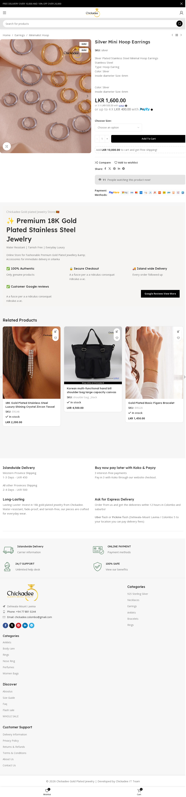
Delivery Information (15, 734)
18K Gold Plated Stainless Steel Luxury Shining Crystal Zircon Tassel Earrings (30, 406)
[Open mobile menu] (4, 12)
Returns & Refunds (14, 746)
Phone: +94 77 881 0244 (21, 611)
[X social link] (109, 168)
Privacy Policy (11, 740)
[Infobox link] (19, 468)
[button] (3, 96)
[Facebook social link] (105, 168)
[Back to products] (177, 35)
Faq (5, 704)
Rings (6, 654)
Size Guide (9, 697)
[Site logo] (93, 12)
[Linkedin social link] (119, 168)
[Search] (179, 24)
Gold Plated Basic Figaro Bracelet (151, 403)
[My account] (181, 12)
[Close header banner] (181, 3)
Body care (9, 648)
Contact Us (9, 765)
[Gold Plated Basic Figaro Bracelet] (154, 362)
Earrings (20, 35)
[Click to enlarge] (7, 146)
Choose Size (103, 120)
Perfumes (8, 667)
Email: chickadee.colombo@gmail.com (29, 617)
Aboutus (8, 691)
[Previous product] (172, 35)
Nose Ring (9, 661)
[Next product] (181, 35)
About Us (8, 759)
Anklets (7, 642)
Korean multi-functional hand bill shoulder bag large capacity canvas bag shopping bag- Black (91, 392)
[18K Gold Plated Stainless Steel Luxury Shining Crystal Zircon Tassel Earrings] (31, 362)
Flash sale (8, 710)
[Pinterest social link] (114, 168)
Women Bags (11, 673)
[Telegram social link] (123, 168)
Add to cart (149, 138)
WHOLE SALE (11, 716)
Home (7, 35)
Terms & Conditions (14, 753)
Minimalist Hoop (39, 35)
